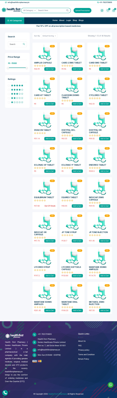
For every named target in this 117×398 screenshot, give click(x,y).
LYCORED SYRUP (42, 267)
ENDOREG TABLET (97, 165)
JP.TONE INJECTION (98, 232)
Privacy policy (83, 350)
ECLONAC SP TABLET (44, 165)
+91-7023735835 (105, 2)
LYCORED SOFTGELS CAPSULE (71, 268)
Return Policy (83, 359)
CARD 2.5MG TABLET (72, 63)
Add (50, 69)
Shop (75, 20)
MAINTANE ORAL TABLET (70, 303)
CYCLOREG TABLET (98, 95)
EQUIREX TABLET (70, 197)
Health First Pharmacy (57, 394)
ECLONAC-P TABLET (71, 165)
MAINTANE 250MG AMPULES (97, 268)
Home (55, 20)
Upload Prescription (82, 10)
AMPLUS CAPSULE (43, 63)
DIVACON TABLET (42, 130)
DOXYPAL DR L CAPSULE (68, 131)
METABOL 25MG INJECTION (96, 303)
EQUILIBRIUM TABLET (44, 197)
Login (68, 20)
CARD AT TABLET (42, 95)
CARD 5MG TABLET (98, 63)
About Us (82, 341)
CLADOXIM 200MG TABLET (70, 96)
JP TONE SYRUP (69, 232)
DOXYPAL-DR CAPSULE (95, 131)
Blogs (81, 20)
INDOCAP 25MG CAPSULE (96, 198)
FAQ (79, 345)
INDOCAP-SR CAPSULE (40, 233)
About (61, 20)
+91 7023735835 (45, 334)
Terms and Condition (86, 354)
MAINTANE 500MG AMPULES (43, 303)
